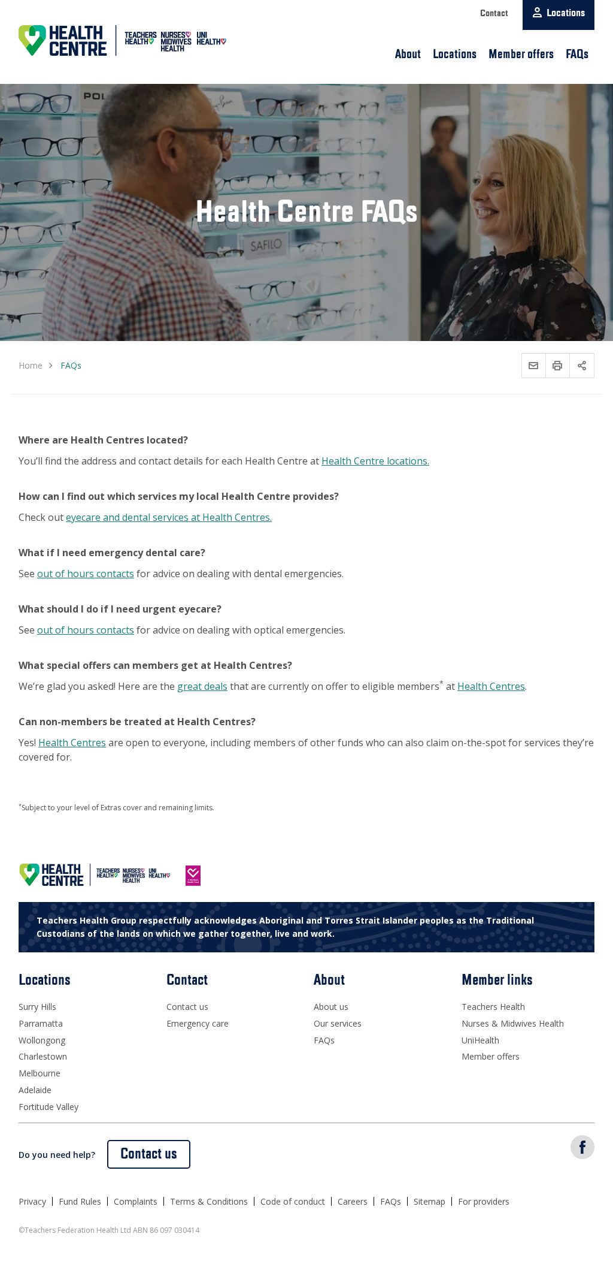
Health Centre (123, 40)
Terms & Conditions (209, 1201)
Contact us (187, 1006)
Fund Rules (80, 1201)
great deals (202, 686)
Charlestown (43, 1056)
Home (31, 365)
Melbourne (39, 1073)
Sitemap (429, 1201)
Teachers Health (493, 1006)
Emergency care (197, 1023)
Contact (494, 14)
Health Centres (491, 686)
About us (331, 1006)
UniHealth (480, 1040)
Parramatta (41, 1023)
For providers (483, 1201)
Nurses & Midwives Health (513, 1023)
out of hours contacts (85, 573)
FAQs (577, 55)
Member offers (521, 55)
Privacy (32, 1201)
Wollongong (42, 1040)
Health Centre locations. (375, 460)
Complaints (135, 1201)
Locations (455, 55)
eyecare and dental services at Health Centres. (169, 517)
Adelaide (35, 1090)
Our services (338, 1023)
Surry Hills (37, 1006)
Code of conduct (292, 1201)
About (408, 55)
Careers (353, 1201)
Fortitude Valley (48, 1106)
